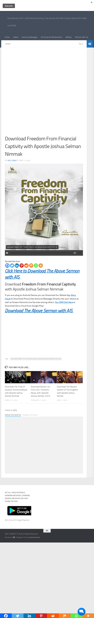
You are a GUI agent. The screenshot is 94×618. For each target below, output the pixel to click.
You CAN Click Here (64, 302)
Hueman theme (34, 537)
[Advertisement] (44, 69)
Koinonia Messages (29, 37)
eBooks (69, 37)
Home (7, 37)
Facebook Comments (30, 415)
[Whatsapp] (36, 265)
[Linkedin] (17, 265)
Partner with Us (81, 37)
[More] (41, 265)
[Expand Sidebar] (90, 44)
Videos (15, 37)
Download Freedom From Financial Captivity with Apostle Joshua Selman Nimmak (36, 359)
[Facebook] (7, 265)
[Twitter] (12, 265)
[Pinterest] (21, 265)
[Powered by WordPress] (14, 537)
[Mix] (31, 265)
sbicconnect (12, 160)
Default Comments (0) (13, 415)
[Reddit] (26, 265)
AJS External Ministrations (51, 37)
